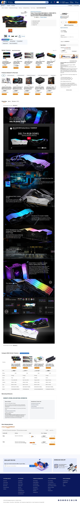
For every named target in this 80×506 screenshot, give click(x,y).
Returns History (20, 484)
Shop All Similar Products (16, 50)
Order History (20, 482)
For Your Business (50, 482)
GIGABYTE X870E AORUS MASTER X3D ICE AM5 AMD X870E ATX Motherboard (7, 88)
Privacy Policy (12, 502)
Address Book (20, 485)
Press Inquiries (35, 487)
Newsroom (34, 490)
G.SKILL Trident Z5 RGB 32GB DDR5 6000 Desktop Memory (40, 62)
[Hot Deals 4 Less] (34, 442)
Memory (20, 7)
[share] (26, 15)
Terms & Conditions (6, 502)
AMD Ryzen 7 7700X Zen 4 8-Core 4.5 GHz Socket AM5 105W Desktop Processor (29, 88)
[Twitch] (71, 500)
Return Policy (5, 485)
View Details (74, 51)
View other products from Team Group (37, 407)
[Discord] (74, 500)
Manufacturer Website (34, 404)
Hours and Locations (36, 485)
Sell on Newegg (50, 480)
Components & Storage (13, 7)
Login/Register (20, 480)
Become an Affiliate (51, 487)
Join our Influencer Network (52, 485)
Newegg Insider (35, 492)
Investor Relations (35, 482)
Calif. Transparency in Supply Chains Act (26, 502)
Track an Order (5, 482)
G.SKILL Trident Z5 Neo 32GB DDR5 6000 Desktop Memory (17, 62)
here (9, 405)
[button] (10, 2)
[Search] (46, 2)
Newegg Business (65, 480)
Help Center (5, 480)
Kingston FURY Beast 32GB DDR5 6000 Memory (51, 62)
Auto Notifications (21, 493)
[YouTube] (69, 500)
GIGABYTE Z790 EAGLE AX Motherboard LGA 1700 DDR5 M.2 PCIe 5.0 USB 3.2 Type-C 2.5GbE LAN (18, 88)
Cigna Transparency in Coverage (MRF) (38, 502)
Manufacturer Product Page (35, 403)
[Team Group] (24, 12)
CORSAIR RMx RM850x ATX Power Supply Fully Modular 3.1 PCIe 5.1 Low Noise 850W (40, 88)
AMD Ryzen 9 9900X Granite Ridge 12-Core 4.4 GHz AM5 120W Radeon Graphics (51, 88)
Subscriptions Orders (21, 492)
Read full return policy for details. (10, 410)
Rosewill (64, 485)
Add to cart (72, 22)
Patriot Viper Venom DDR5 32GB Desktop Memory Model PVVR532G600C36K (28, 62)
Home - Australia (5, 7)
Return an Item (5, 484)
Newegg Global (65, 482)
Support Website (34, 406)
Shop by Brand (50, 490)
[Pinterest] (67, 500)
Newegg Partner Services (52, 484)
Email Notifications (21, 490)
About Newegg (35, 480)
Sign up (32, 465)
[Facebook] (58, 500)
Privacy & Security (6, 487)
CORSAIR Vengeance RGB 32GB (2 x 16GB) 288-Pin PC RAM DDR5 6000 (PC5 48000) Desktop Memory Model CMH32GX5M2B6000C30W (39, 365)
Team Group (33, 7)
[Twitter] (60, 500)
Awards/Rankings (35, 484)
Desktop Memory (26, 7)
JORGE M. (62, 87)
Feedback (15, 105)
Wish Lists (19, 487)
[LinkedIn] (65, 500)
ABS (63, 484)
